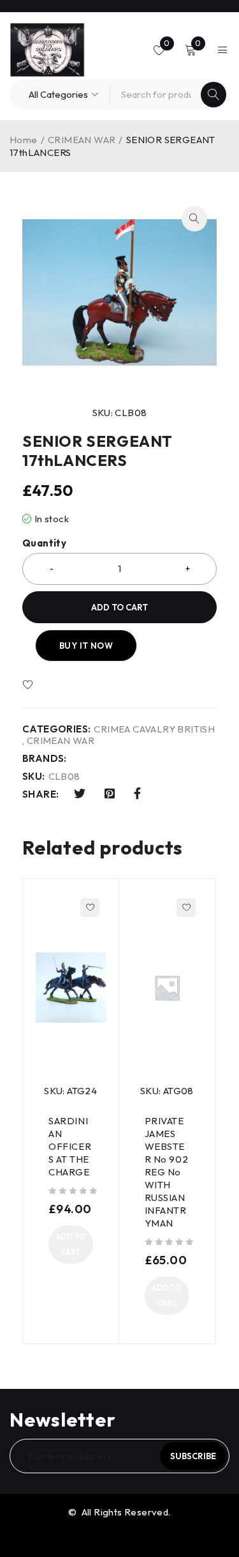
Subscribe (193, 1456)
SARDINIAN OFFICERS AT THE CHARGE (69, 1146)
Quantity (44, 543)
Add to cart (119, 607)
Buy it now (86, 645)
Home (24, 140)
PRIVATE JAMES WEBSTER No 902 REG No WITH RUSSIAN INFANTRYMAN (167, 1172)
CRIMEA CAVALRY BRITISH (154, 729)
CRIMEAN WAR (81, 140)
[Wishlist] (65, 685)
